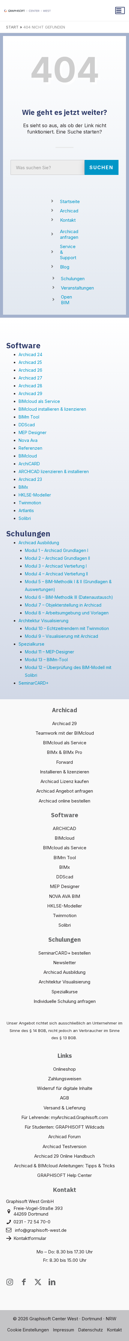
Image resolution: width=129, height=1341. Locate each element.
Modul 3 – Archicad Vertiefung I (56, 565)
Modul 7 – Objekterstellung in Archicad (63, 605)
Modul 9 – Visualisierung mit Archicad (61, 636)
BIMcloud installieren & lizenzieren (52, 409)
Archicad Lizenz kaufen (64, 781)
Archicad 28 (30, 385)
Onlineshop (64, 1069)
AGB (64, 1098)
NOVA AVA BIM (64, 896)
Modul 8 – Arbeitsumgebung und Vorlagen (67, 612)
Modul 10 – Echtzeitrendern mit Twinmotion (67, 628)
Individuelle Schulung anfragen (65, 1001)
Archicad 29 (30, 393)
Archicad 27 (30, 377)
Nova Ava (28, 440)
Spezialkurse (31, 643)
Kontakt (114, 1329)
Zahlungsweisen (64, 1079)
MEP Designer (32, 432)
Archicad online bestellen (64, 801)
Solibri (25, 518)
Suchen (101, 167)
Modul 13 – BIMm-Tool (46, 659)
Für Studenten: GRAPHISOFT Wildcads (64, 1127)
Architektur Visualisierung (43, 620)
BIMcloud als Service (39, 401)
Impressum (63, 1329)
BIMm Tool (29, 416)
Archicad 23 (30, 479)
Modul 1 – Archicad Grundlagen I (56, 550)
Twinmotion (30, 502)
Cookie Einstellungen (28, 1329)
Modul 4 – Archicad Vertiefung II (56, 573)
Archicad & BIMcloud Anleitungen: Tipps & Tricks (64, 1165)
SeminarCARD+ (34, 683)
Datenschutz (90, 1329)
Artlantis (26, 510)
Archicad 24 (30, 354)
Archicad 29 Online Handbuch (64, 1156)
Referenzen (30, 448)
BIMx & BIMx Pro (64, 752)
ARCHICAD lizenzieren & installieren (54, 471)
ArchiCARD (29, 463)
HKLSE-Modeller (35, 494)
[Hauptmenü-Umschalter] (120, 10)
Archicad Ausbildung (39, 542)
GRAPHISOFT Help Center (64, 1175)
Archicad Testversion (64, 1146)
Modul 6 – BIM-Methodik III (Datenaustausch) (69, 597)
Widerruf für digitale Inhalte (64, 1088)
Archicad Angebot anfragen (64, 791)
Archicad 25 (30, 362)
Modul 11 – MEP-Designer (49, 651)
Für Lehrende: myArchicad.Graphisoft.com (64, 1117)
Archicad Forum (64, 1136)
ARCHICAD (64, 828)
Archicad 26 (30, 370)
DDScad (27, 424)
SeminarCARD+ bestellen (64, 953)
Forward (64, 762)
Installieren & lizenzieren (64, 772)
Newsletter (64, 962)
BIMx (23, 487)
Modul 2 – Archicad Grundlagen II (57, 558)
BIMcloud (28, 455)
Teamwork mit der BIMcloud (64, 733)
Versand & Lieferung (65, 1108)
